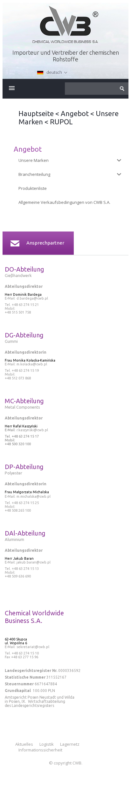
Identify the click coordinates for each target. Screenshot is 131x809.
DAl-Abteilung (25, 533)
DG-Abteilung (24, 335)
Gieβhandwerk (19, 275)
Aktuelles (24, 744)
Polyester (13, 473)
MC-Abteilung (24, 401)
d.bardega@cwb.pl (32, 298)
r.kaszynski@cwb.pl (32, 430)
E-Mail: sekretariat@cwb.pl (27, 647)
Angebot (75, 113)
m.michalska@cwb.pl (34, 496)
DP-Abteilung (24, 466)
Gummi (11, 341)
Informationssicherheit (40, 750)
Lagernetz (69, 744)
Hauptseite (36, 113)
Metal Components (22, 407)
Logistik (46, 744)
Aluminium (14, 539)
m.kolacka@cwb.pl (32, 364)
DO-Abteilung (24, 269)
